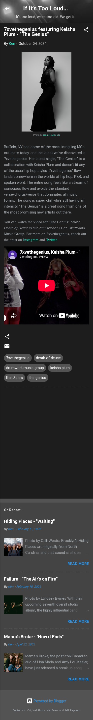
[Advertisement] (46, 444)
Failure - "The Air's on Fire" (31, 579)
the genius (37, 377)
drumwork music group (25, 368)
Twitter (51, 240)
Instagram (30, 240)
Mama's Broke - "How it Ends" (33, 636)
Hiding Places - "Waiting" (29, 521)
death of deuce (48, 358)
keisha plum (60, 368)
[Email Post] (7, 348)
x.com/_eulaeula (51, 135)
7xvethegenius (18, 358)
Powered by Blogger (49, 701)
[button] (86, 30)
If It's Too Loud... (45, 8)
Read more (78, 563)
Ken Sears (14, 377)
